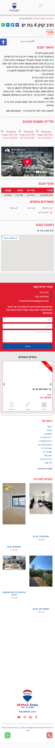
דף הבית (50, 18)
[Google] (30, 717)
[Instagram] (24, 717)
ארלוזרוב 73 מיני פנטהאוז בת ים (14, 593)
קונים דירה (47, 452)
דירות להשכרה (45, 441)
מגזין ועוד (48, 455)
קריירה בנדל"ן (46, 459)
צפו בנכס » (41, 539)
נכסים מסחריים (45, 445)
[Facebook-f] (36, 717)
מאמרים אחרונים (45, 469)
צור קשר (48, 463)
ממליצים (48, 434)
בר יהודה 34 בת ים (42, 389)
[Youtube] (18, 717)
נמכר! (36, 18)
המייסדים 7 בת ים (41, 536)
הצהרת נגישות (12, 728)
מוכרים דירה (46, 448)
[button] (3, 42)
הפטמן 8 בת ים (14, 546)
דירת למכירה (46, 437)
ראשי (49, 427)
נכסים (43, 18)
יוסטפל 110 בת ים (41, 608)
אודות (49, 430)
